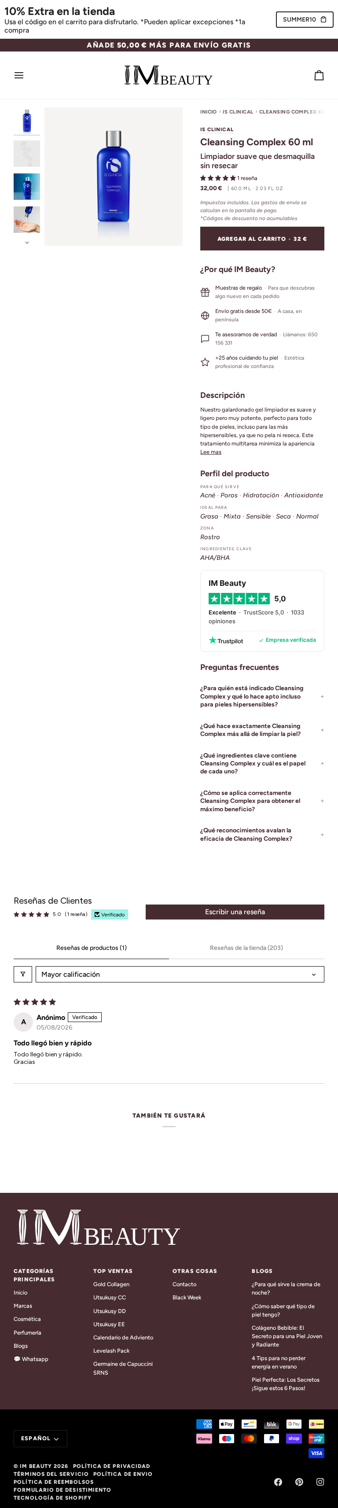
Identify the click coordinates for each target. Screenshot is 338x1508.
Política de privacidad (112, 1466)
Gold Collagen (111, 1284)
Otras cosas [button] (195, 1271)
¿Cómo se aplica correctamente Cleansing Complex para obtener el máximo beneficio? (250, 801)
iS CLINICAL (238, 112)
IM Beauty (36, 1466)
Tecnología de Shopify (53, 1498)
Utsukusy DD (109, 1311)
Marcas (23, 1305)
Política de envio (123, 1474)
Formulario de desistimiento (62, 1490)
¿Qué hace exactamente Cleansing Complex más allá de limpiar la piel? (250, 730)
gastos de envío (280, 202)
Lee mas (210, 452)
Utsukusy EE (109, 1324)
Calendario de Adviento (123, 1337)
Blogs (21, 1345)
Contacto (184, 1284)
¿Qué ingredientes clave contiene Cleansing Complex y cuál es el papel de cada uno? (252, 764)
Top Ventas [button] (113, 1271)
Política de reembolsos (54, 1482)
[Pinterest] (299, 1482)
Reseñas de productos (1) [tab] (91, 948)
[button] (218, 178)
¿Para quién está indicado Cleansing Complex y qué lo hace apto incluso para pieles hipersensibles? (252, 696)
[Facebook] (278, 1482)
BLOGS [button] (262, 1271)
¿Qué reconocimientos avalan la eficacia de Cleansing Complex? (246, 834)
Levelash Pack (111, 1350)
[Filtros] (23, 974)
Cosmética (27, 1319)
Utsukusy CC (109, 1297)
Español (36, 1438)
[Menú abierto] (27, 75)
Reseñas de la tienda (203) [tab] (246, 948)
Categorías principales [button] (34, 1275)
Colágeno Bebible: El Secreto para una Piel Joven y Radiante (287, 1336)
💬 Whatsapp (31, 1359)
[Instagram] (320, 1482)
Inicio (208, 112)
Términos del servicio (51, 1474)
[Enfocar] (61, 229)
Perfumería (27, 1332)
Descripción (222, 395)
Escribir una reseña (235, 912)
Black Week (187, 1297)
